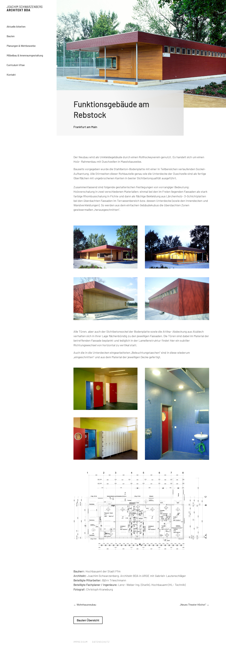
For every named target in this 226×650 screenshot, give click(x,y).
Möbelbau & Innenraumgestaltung (25, 55)
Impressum (80, 642)
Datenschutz (101, 642)
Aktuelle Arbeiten (16, 26)
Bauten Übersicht (88, 620)
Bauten (11, 36)
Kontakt (11, 74)
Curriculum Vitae (16, 64)
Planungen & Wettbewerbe (21, 45)
